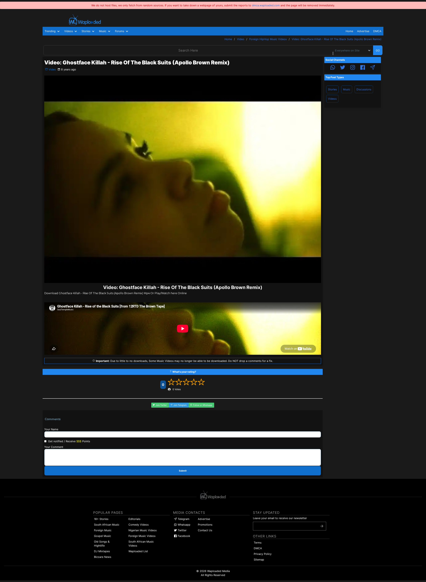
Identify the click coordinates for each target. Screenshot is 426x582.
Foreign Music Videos (141, 536)
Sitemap (259, 559)
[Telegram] (373, 67)
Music (346, 89)
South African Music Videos (141, 543)
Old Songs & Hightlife (101, 543)
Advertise (204, 519)
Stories (332, 89)
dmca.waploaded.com (266, 5)
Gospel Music (102, 536)
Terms (257, 542)
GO (378, 50)
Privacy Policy (263, 554)
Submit (183, 470)
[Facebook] (363, 67)
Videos (332, 98)
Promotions (205, 524)
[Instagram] (353, 67)
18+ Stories (101, 519)
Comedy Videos (138, 524)
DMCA (377, 31)
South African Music (106, 524)
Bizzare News (102, 557)
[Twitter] (343, 67)
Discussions (363, 89)
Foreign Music (102, 530)
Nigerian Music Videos (142, 530)
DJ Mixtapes (102, 551)
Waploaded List (138, 551)
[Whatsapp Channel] (333, 67)
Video (52, 69)
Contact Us (205, 530)
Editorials (134, 519)
